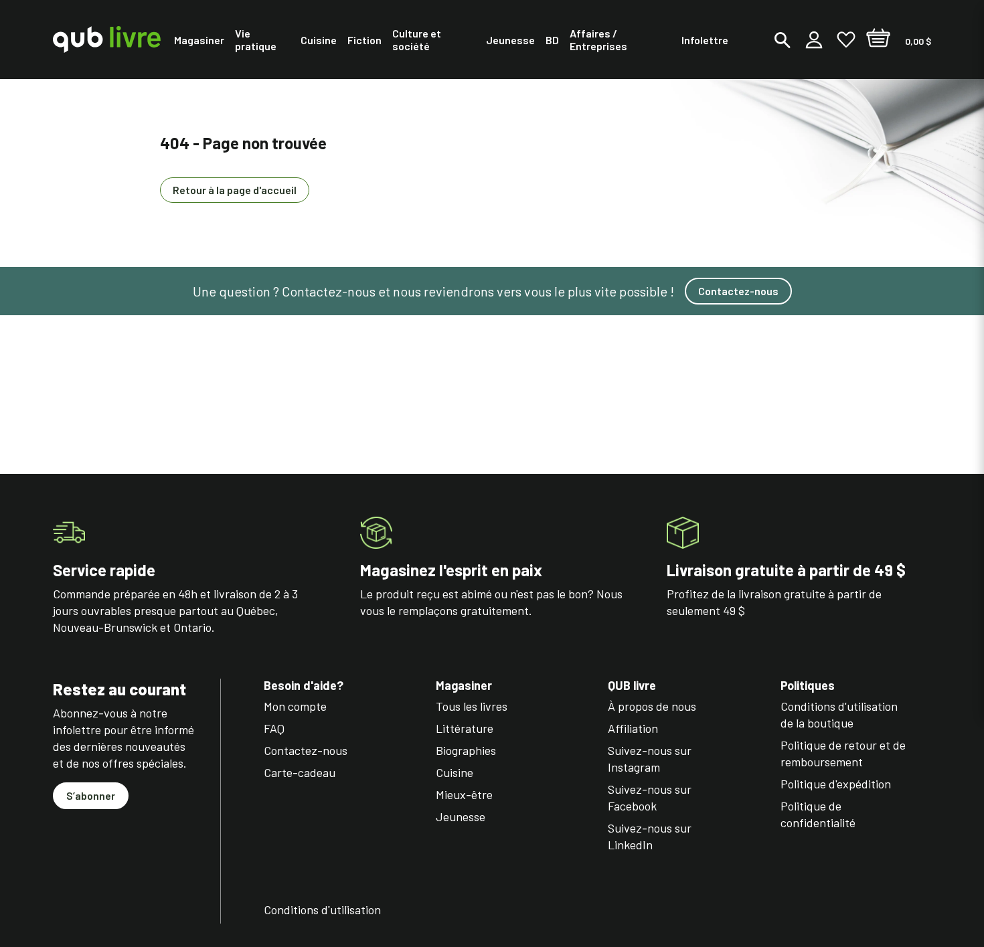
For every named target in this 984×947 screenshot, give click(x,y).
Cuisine (454, 772)
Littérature (464, 728)
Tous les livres (471, 706)
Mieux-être (464, 794)
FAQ (274, 728)
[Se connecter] (814, 39)
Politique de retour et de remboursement (843, 753)
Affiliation (633, 728)
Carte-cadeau (299, 772)
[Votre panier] (878, 39)
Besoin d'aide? (303, 686)
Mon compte (295, 706)
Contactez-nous (738, 290)
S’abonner (90, 795)
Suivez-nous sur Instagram (649, 758)
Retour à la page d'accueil (235, 189)
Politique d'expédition (836, 783)
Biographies (466, 750)
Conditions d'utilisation (322, 909)
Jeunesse (460, 816)
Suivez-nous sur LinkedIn (649, 836)
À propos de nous (652, 706)
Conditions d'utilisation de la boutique (839, 714)
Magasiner (464, 686)
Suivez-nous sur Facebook (649, 797)
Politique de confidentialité (818, 814)
